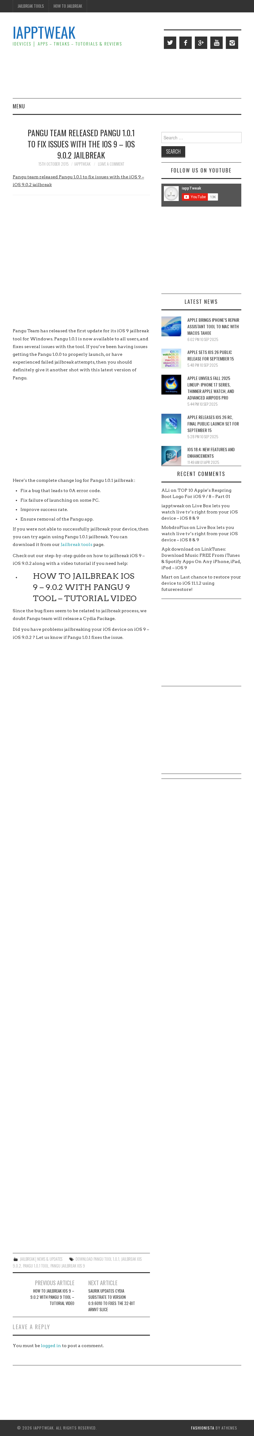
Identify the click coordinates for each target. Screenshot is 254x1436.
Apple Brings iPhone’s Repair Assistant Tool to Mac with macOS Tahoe (213, 326)
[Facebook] (185, 43)
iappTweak (44, 32)
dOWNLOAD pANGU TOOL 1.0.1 (97, 1259)
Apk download (177, 549)
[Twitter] (170, 43)
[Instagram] (232, 43)
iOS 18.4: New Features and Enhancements (211, 452)
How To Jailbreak (68, 6)
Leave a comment (111, 164)
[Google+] (201, 43)
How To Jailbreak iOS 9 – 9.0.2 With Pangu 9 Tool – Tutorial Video (85, 587)
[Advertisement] (128, 73)
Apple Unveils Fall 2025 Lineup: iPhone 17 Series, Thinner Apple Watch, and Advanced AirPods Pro (210, 388)
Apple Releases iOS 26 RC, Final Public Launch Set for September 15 (213, 423)
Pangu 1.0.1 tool (36, 1266)
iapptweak (82, 164)
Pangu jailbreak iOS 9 (67, 1266)
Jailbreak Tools (31, 6)
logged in (51, 1345)
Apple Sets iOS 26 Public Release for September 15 (210, 355)
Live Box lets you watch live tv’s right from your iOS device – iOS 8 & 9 (199, 512)
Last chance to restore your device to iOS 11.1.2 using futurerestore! (201, 583)
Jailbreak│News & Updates (41, 1259)
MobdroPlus (175, 527)
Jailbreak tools (76, 544)
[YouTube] (216, 43)
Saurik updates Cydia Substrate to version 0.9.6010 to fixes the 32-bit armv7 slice (111, 1300)
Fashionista (202, 1428)
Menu (19, 106)
